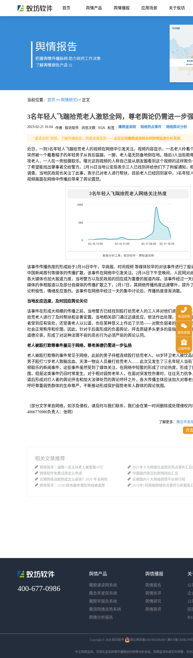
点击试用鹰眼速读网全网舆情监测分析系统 (147, 138)
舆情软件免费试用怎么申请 (61, 473)
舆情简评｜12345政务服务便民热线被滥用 (72, 485)
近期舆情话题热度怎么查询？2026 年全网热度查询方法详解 (76, 479)
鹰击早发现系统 (103, 593)
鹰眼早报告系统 (103, 601)
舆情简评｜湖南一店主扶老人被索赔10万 (71, 467)
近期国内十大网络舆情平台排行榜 (158, 479)
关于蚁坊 (177, 8)
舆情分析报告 (101, 617)
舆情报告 (153, 585)
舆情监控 (35, 8)
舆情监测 (87, 652)
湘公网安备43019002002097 (148, 640)
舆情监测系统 (162, 652)
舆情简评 (153, 609)
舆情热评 (153, 593)
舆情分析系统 (141, 652)
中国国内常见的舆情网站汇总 (155, 473)
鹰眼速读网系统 (103, 585)
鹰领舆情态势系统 (105, 609)
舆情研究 (153, 601)
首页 (66, 8)
